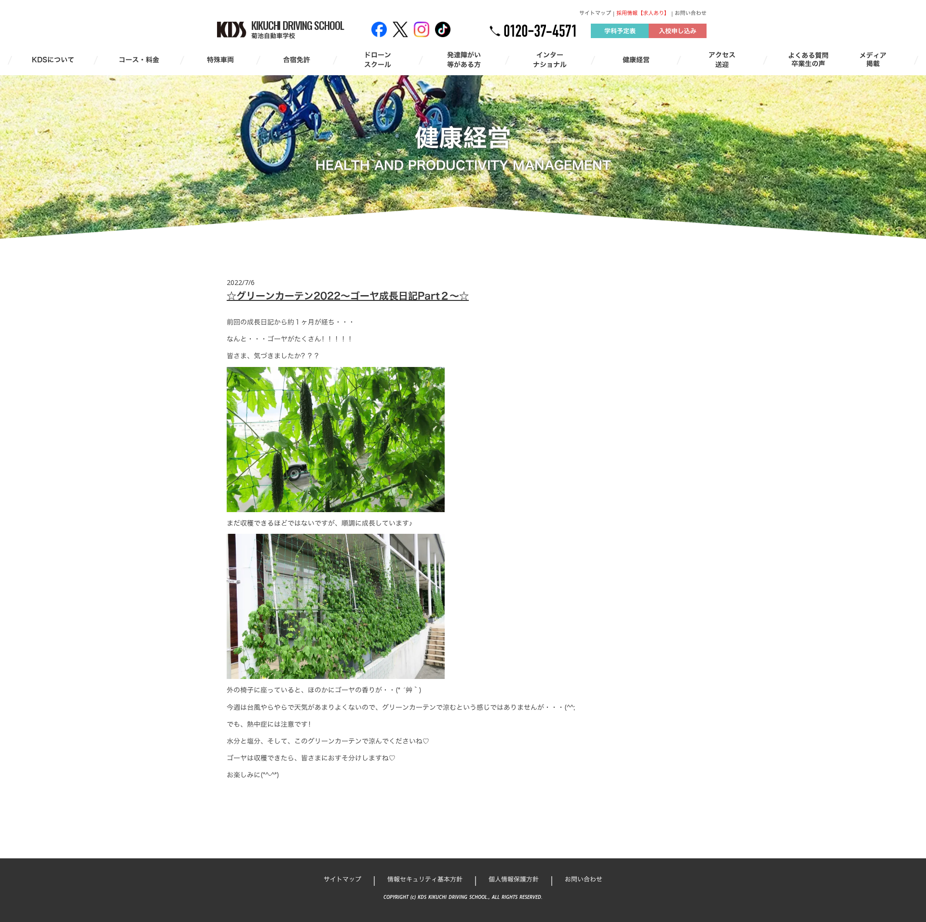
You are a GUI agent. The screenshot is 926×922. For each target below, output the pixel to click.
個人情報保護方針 (514, 879)
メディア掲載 (872, 60)
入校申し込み (677, 31)
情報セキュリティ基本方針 (425, 879)
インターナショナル (550, 59)
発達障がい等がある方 (464, 59)
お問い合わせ (691, 13)
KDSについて (53, 60)
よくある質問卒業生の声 (808, 60)
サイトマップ (595, 13)
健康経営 (636, 60)
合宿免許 (296, 60)
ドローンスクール (377, 59)
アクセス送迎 (721, 59)
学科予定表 (620, 31)
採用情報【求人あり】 (642, 13)
